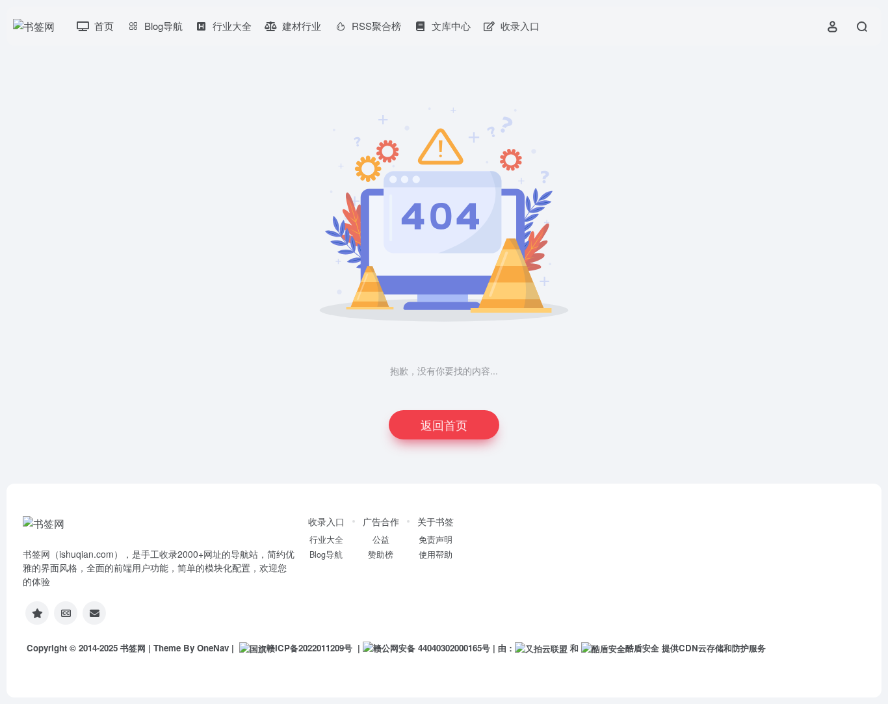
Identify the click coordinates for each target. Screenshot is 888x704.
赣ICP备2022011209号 (309, 648)
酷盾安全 (642, 648)
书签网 (133, 648)
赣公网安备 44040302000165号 (431, 648)
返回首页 (444, 424)
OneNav (213, 648)
